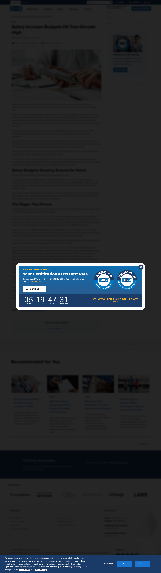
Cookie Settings (106, 564)
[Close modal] (141, 267)
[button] (34, 289)
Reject (124, 564)
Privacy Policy (41, 569)
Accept (142, 564)
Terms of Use (24, 569)
